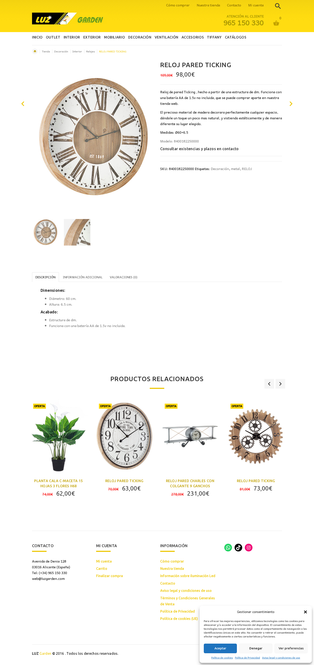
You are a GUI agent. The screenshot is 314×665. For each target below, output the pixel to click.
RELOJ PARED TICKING (124, 481)
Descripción (45, 277)
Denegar (255, 648)
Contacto (234, 5)
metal (235, 168)
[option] (45, 232)
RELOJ (247, 168)
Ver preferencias (291, 648)
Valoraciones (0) (123, 277)
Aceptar (220, 648)
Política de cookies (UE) (179, 619)
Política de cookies (222, 657)
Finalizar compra (109, 576)
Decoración (61, 51)
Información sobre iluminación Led (187, 576)
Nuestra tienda (208, 5)
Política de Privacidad (247, 657)
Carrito (101, 568)
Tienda (46, 51)
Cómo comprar (178, 5)
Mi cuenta (256, 5)
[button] (305, 612)
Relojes (90, 51)
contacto (230, 149)
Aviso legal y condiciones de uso (281, 657)
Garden (41, 653)
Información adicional (83, 277)
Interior (77, 51)
